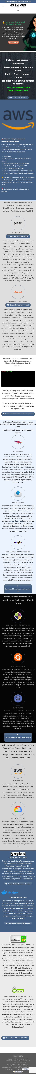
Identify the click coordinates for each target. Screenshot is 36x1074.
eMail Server (23, 1059)
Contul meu (15, 1062)
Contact (23, 1062)
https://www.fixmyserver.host (10, 1067)
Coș (29, 1060)
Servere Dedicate (11, 1060)
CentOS (5, 631)
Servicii (10, 1059)
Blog (20, 1060)
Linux (16, 1059)
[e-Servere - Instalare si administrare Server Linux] (18, 6)
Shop (25, 1060)
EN (18, 10)
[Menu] (2, 5)
